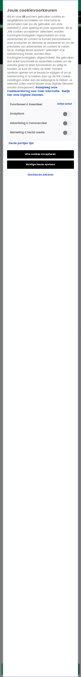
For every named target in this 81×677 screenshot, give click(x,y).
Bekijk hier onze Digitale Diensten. (38, 93)
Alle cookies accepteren (40, 154)
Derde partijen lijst (21, 143)
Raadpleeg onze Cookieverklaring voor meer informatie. (34, 89)
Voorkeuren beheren (40, 174)
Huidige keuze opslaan (40, 164)
